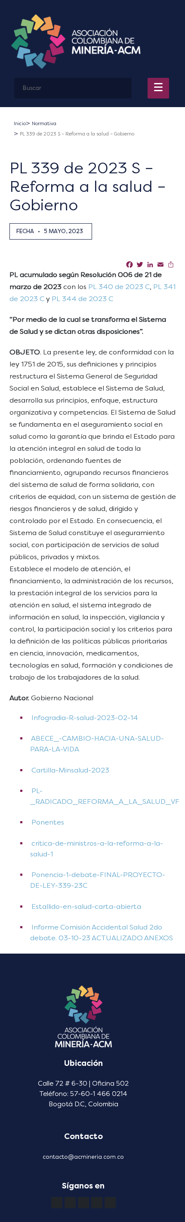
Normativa (44, 123)
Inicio (20, 123)
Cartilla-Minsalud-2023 (69, 770)
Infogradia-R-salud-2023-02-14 (84, 718)
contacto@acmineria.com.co (83, 1157)
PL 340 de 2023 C (119, 287)
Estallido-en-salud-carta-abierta (85, 906)
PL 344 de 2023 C (83, 299)
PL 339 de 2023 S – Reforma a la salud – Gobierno (77, 134)
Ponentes (47, 822)
